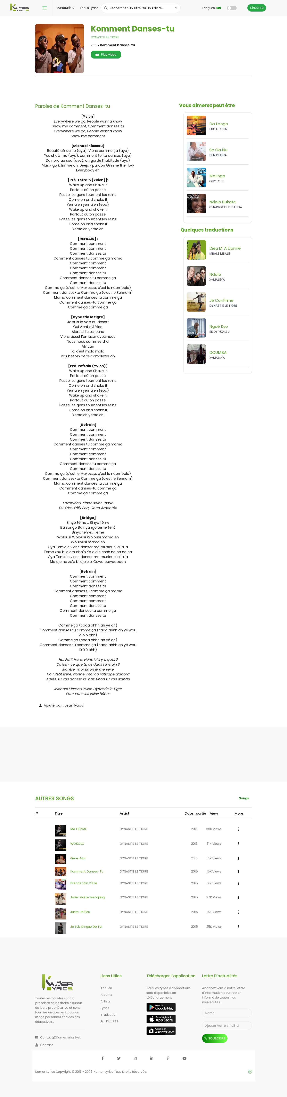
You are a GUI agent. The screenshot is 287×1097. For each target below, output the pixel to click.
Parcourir (64, 7)
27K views (214, 897)
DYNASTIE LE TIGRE (105, 37)
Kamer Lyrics (104, 1071)
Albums (106, 994)
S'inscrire (257, 7)
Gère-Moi (77, 858)
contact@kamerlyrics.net (60, 1037)
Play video (108, 54)
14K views (214, 858)
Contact (46, 1045)
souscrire (216, 1038)
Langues (209, 8)
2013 (194, 829)
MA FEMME (78, 829)
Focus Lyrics (89, 8)
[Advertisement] (143, 88)
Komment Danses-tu (86, 871)
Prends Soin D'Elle (83, 883)
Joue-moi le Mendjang (87, 897)
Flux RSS (111, 1021)
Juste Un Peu (80, 912)
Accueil (106, 988)
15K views (214, 871)
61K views (214, 883)
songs (244, 798)
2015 (194, 871)
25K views (214, 926)
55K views (214, 829)
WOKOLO (77, 843)
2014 (194, 858)
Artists (106, 1001)
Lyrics (105, 1008)
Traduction (109, 1014)
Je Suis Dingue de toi (86, 926)
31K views (214, 843)
